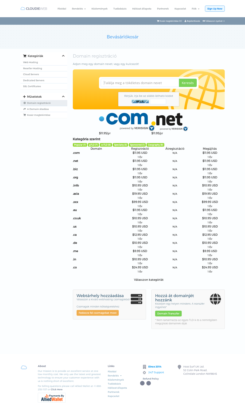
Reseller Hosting (32, 68)
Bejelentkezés (193, 21)
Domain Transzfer (168, 313)
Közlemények (99, 8)
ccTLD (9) (106, 144)
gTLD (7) (93, 144)
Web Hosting (30, 62)
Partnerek (163, 8)
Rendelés (78, 8)
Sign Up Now (214, 8)
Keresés (188, 83)
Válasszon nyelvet (214, 21)
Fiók (195, 8)
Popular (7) (80, 144)
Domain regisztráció (38, 102)
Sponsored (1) (137, 144)
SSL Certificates (32, 86)
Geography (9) (155, 144)
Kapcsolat (180, 8)
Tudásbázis (119, 8)
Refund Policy (151, 378)
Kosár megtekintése (38, 114)
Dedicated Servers (33, 80)
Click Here (57, 389)
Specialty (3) (120, 144)
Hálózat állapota (141, 8)
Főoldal (62, 8)
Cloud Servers (31, 74)
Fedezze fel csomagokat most (98, 312)
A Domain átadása (37, 109)
